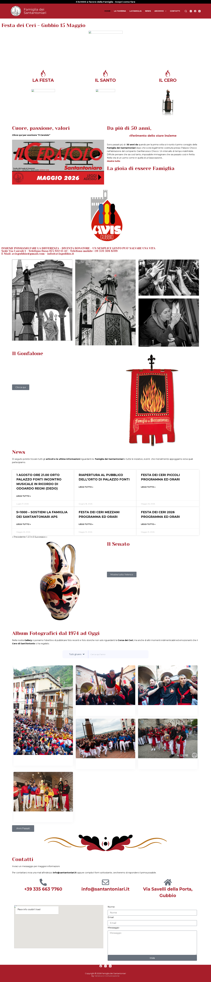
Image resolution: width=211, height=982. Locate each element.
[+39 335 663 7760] (43, 882)
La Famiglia (135, 11)
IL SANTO (105, 80)
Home (107, 11)
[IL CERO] (167, 73)
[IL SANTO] (105, 73)
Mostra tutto (113, 161)
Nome (111, 906)
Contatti (175, 11)
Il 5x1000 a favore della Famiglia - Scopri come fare (105, 1)
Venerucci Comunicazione (107, 976)
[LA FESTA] (43, 73)
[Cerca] (186, 11)
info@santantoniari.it (105, 889)
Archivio (159, 11)
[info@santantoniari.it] (105, 882)
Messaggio (113, 927)
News (148, 11)
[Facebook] (195, 11)
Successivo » (41, 537)
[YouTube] (199, 11)
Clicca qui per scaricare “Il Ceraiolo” (31, 135)
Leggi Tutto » (23, 496)
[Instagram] (191, 11)
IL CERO (168, 80)
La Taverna (120, 11)
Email (111, 917)
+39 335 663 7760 (43, 889)
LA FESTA (43, 80)
